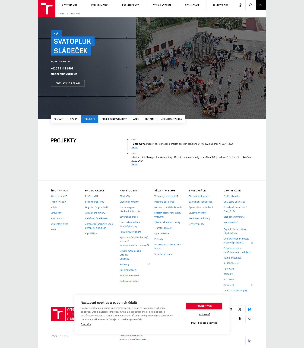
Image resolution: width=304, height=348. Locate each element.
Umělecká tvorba (171, 119)
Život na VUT (69, 5)
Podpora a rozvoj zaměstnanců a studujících (237, 250)
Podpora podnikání (129, 280)
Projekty (89, 119)
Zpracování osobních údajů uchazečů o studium (99, 225)
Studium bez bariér (130, 275)
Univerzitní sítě (196, 223)
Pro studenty (130, 5)
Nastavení (204, 314)
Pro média (229, 279)
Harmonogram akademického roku (130, 209)
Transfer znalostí (163, 227)
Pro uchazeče (99, 5)
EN (261, 5)
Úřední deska (231, 233)
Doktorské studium (130, 222)
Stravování (56, 212)
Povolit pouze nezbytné (204, 323)
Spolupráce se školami (201, 207)
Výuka (74, 119)
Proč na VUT (91, 196)
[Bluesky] (249, 309)
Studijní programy (94, 201)
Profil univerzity (232, 196)
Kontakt (59, 119)
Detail (134, 147)
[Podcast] (240, 319)
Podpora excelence (164, 201)
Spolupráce (192, 5)
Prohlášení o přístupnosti (131, 335)
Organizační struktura (235, 229)
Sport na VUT (58, 218)
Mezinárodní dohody (199, 218)
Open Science (161, 233)
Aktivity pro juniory (95, 212)
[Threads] (230, 309)
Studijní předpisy (128, 226)
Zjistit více (86, 324)
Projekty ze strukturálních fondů (167, 246)
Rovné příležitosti (232, 257)
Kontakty (228, 273)
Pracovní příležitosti (238, 243)
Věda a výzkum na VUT (166, 196)
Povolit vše (204, 306)
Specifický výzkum (163, 254)
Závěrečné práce (129, 216)
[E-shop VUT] (249, 319)
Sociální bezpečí (128, 269)
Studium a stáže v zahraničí (134, 245)
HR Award (229, 268)
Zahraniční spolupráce (200, 201)
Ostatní (149, 119)
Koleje (54, 207)
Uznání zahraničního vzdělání (130, 252)
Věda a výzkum (162, 5)
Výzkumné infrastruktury (167, 222)
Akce (136, 119)
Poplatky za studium (130, 231)
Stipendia (125, 258)
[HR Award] (249, 341)
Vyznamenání (231, 222)
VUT (62, 14)
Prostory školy (58, 201)
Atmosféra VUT (59, 196)
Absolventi (233, 285)
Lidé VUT (75, 14)
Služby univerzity (197, 212)
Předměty (125, 196)
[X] (240, 309)
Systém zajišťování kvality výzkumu (167, 214)
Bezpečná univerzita (234, 216)
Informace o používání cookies (134, 339)
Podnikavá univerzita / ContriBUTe (235, 209)
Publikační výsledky (114, 119)
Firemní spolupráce (199, 196)
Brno (53, 229)
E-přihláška (91, 233)
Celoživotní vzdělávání (96, 218)
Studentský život (59, 223)
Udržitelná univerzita (234, 201)
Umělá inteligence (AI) (235, 290)
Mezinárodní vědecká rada (168, 207)
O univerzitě (220, 5)
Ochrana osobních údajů (236, 238)
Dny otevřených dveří (96, 207)
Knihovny (128, 264)
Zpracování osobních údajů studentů (134, 239)
